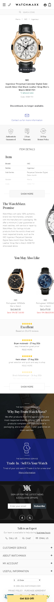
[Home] (27, 5)
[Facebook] (22, 518)
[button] (49, 4)
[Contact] (9, 4)
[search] (20, 12)
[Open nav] (4, 4)
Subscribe (39, 506)
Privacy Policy (15, 590)
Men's (18, 19)
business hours (43, 532)
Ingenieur (35, 19)
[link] (27, 118)
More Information (27, 472)
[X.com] (30, 518)
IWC (25, 19)
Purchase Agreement (35, 590)
